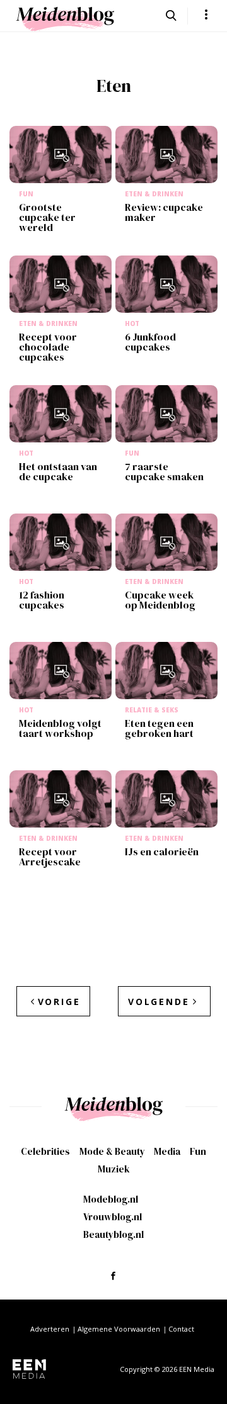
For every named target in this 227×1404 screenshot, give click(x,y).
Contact (181, 1329)
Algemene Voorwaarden (119, 1329)
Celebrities (45, 1151)
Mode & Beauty (112, 1151)
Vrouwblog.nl (112, 1216)
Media (167, 1151)
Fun (198, 1151)
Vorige (59, 1002)
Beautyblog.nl (113, 1234)
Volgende (158, 1002)
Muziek (114, 1169)
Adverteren (49, 1329)
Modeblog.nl (110, 1199)
